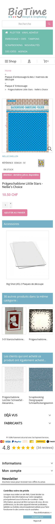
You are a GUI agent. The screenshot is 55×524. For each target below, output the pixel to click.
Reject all (37, 520)
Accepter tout (37, 516)
